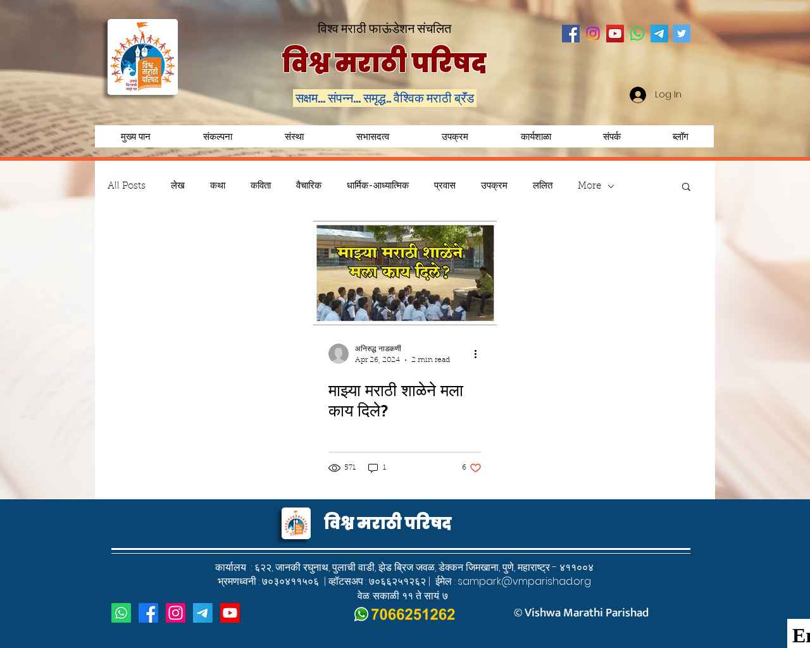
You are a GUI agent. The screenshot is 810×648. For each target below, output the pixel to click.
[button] (454, 136)
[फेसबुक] (148, 613)
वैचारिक (308, 186)
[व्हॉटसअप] (121, 613)
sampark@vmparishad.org (524, 581)
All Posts (127, 186)
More (589, 186)
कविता (261, 186)
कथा (217, 186)
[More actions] (479, 353)
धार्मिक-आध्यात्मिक (378, 186)
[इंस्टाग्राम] (175, 613)
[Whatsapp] (637, 33)
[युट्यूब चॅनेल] (230, 613)
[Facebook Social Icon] (571, 33)
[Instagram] (593, 33)
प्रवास (445, 186)
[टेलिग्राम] (203, 613)
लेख (178, 186)
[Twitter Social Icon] (681, 33)
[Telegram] (659, 33)
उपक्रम (494, 186)
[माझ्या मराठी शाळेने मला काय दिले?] (405, 273)
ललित (542, 186)
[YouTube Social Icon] (615, 33)
